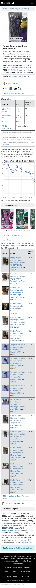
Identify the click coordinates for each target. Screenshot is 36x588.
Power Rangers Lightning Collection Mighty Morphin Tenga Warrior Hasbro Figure (17, 436)
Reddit (18, 548)
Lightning (25, 8)
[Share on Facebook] (10, 89)
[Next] (33, 219)
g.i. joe (29, 556)
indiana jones (9, 561)
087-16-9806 (24, 67)
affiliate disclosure (26, 571)
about (14, 571)
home (6, 571)
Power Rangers (14, 8)
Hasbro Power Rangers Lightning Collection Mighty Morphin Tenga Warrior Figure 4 (17, 468)
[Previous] (3, 219)
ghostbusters (18, 563)
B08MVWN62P (13, 70)
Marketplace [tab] (7, 240)
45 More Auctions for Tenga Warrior (14, 496)
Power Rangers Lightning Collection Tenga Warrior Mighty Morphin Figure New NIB (17, 322)
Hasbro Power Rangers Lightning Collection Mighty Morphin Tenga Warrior (17, 336)
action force (27, 561)
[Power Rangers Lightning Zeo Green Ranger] (22, 219)
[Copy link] (19, 88)
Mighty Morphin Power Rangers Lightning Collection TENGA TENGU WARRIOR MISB (17, 262)
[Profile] (13, 3)
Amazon (5, 122)
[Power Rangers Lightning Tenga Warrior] (18, 27)
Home (5, 8)
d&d (16, 561)
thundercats (29, 558)
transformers (21, 556)
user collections (26, 542)
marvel (13, 556)
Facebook (18, 567)
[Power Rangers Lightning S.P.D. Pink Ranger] (7, 219)
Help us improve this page (12, 93)
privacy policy (12, 576)
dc (23, 558)
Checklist (6, 79)
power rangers (16, 558)
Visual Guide (23, 76)
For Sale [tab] (6, 236)
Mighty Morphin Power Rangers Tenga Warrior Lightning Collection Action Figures (17, 404)
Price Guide (13, 76)
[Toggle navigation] (32, 3)
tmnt (7, 558)
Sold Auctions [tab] (17, 236)
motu (3, 558)
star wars (6, 556)
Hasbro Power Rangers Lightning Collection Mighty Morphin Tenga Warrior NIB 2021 (17, 452)
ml (20, 561)
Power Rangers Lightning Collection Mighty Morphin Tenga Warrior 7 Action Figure (17, 420)
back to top (25, 576)
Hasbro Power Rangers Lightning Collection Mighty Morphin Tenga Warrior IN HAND (17, 292)
